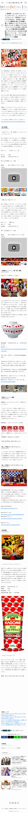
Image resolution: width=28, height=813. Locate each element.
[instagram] (13, 803)
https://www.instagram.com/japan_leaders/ (11, 518)
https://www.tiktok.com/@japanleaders (10, 524)
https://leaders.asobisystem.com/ (9, 508)
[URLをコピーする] (24, 737)
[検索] (18, 803)
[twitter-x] (10, 803)
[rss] (15, 803)
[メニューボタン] (2, 2)
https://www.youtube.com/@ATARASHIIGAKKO (12, 514)
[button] (4, 737)
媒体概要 (11, 808)
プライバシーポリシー (22, 808)
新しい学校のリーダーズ (18, 730)
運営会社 (6, 808)
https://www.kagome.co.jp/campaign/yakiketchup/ (13, 121)
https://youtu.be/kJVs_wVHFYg (8, 377)
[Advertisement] (14, 695)
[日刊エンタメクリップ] (14, 2)
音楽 (8, 39)
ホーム (3, 808)
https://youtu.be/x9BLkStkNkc (8, 381)
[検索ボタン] (25, 2)
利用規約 (15, 808)
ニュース (4, 39)
